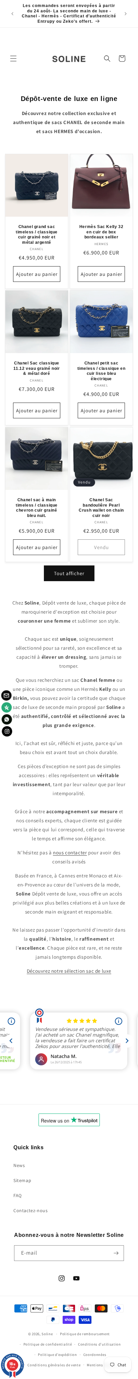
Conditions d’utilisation (99, 1344)
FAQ (17, 1195)
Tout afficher (69, 573)
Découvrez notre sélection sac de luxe (69, 971)
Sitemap (22, 1180)
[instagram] (6, 732)
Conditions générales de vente (53, 1365)
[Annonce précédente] (12, 13)
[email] (6, 695)
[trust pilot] (6, 707)
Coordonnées (95, 1354)
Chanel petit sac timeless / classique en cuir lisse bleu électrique (101, 371)
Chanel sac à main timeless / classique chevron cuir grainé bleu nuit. (37, 508)
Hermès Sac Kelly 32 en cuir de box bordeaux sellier (101, 231)
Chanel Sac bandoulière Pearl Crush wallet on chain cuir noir (101, 508)
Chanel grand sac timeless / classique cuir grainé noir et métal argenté (37, 234)
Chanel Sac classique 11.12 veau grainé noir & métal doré (36, 368)
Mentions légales (102, 1365)
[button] (13, 58)
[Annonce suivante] (125, 13)
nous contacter (70, 852)
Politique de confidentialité (47, 1344)
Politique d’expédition (57, 1354)
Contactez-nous (30, 1210)
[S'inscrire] (116, 1253)
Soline (47, 1334)
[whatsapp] (6, 719)
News (19, 1165)
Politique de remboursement (85, 1334)
